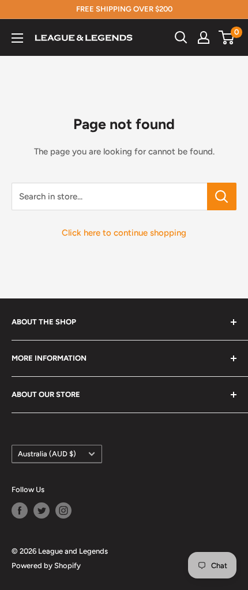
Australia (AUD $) (47, 453)
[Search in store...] (221, 196)
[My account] (203, 37)
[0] (227, 37)
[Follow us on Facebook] (20, 510)
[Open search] (181, 37)
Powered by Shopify (46, 565)
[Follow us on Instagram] (63, 510)
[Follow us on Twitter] (41, 510)
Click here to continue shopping (124, 233)
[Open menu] (17, 38)
